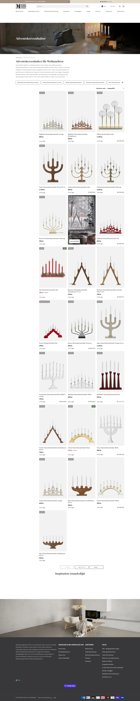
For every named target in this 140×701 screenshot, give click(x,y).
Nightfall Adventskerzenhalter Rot (108, 238)
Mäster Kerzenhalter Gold (105, 134)
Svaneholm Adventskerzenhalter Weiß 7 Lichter (52, 395)
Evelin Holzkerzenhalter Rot (48, 343)
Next (122, 82)
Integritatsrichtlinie (108, 664)
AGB (54, 697)
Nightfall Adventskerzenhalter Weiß (79, 394)
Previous (15, 82)
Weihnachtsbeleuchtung (92, 655)
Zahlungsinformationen (109, 652)
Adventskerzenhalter (29, 57)
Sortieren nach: (101, 88)
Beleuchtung (89, 648)
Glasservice (61, 655)
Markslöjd (33, 697)
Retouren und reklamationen (110, 658)
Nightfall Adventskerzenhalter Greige (51, 134)
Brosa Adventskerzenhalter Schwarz (80, 343)
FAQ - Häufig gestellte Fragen (110, 648)
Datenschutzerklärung (45, 697)
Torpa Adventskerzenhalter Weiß (107, 448)
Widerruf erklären (107, 661)
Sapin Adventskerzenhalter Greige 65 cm (110, 343)
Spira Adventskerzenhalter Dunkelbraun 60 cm (52, 554)
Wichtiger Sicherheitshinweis (110, 674)
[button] (123, 6)
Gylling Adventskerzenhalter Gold (79, 187)
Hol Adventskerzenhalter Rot (48, 290)
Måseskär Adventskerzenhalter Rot (108, 394)
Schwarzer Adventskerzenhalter (95, 82)
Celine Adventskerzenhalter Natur (79, 448)
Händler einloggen (107, 670)
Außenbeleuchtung (90, 652)
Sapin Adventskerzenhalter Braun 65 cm (52, 187)
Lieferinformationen (108, 655)
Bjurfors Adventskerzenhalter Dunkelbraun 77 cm (77, 291)
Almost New (62, 648)
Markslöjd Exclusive (64, 652)
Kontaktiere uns (106, 677)
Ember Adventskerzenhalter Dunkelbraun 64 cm (52, 449)
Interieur (87, 658)
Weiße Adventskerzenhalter (74, 82)
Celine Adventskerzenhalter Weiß (108, 501)
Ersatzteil (88, 661)
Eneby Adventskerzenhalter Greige (50, 501)
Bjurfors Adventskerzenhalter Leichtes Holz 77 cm (109, 291)
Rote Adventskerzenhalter (116, 82)
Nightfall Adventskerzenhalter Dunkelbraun (78, 135)
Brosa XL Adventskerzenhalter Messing (52, 238)
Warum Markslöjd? (63, 658)
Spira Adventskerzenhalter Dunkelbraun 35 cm (81, 501)
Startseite (19, 57)
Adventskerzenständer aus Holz (52, 82)
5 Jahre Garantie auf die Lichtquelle (112, 667)
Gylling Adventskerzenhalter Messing (109, 187)
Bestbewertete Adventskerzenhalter (28, 82)
